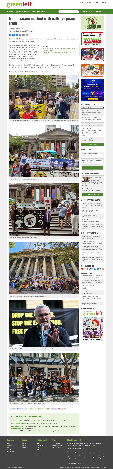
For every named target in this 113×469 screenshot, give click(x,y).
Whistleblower (39, 408)
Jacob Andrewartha (16, 28)
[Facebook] (13, 35)
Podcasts (24, 445)
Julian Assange (62, 408)
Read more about (75, 463)
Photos (24, 443)
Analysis (9, 445)
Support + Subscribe (88, 2)
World (8, 447)
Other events (93, 145)
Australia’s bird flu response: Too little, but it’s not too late (92, 284)
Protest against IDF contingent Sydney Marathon (91, 237)
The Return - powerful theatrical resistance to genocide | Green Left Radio (92, 205)
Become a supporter (17, 426)
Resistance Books (57, 445)
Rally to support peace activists (91, 139)
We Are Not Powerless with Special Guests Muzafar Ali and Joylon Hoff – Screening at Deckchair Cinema (91, 131)
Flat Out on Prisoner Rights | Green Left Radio (90, 211)
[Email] (23, 35)
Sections (10, 12)
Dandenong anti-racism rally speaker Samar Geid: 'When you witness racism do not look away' (92, 248)
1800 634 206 (25, 431)
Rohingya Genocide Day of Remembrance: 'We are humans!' (92, 242)
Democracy (12, 408)
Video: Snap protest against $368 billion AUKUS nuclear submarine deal (60, 49)
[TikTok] (90, 269)
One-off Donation (21, 423)
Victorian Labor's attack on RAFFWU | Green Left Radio (90, 216)
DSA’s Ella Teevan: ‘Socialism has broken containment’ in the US (92, 302)
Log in (104, 2)
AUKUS (47, 408)
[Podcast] (85, 269)
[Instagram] (92, 269)
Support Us (19, 12)
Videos (24, 447)
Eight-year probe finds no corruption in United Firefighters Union (91, 278)
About (38, 443)
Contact (39, 447)
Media (26, 12)
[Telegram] (95, 269)
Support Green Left (90, 173)
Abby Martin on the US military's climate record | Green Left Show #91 (92, 226)
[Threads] (101, 269)
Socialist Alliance (57, 447)
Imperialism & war (22, 408)
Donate (98, 2)
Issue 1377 (24, 31)
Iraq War (31, 408)
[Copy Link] (26, 35)
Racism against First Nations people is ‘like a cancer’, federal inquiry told (91, 290)
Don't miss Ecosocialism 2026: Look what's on (91, 253)
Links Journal (56, 443)
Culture (9, 449)
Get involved (41, 12)
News (31, 31)
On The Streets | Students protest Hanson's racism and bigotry (92, 221)
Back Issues (10, 451)
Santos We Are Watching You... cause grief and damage (91, 118)
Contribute (40, 445)
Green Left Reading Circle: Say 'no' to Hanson (92, 125)
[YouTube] (82, 269)
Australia (54, 408)
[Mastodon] (10, 35)
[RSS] (103, 269)
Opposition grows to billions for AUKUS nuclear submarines (57, 53)
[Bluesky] (17, 35)
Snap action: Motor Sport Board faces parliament (91, 112)
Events (33, 12)
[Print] (20, 35)
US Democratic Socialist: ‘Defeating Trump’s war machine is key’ (92, 296)
